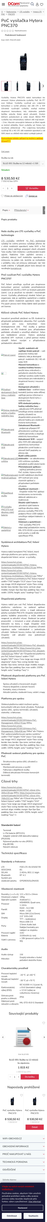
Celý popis (5, 151)
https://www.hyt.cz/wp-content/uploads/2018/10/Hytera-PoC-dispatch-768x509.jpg (23, 651)
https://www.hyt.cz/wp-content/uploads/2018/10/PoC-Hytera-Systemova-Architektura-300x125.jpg (19, 565)
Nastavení (22, 1208)
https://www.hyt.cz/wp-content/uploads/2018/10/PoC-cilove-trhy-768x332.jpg (21, 795)
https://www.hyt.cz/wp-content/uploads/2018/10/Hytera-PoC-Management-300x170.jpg (19, 720)
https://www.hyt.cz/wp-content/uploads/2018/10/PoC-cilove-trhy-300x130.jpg (21, 790)
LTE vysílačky (7, 240)
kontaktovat (16, 268)
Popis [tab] (5, 210)
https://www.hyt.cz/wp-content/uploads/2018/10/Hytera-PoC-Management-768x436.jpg (19, 728)
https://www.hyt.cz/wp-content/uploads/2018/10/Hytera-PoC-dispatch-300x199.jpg (23, 645)
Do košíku (33, 188)
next (44, 1037)
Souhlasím (33, 1216)
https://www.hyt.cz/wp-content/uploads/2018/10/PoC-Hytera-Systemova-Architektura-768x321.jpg (19, 573)
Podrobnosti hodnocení (15, 35)
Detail (35, 1127)
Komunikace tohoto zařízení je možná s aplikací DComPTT (22, 140)
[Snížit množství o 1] (3, 188)
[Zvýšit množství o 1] (12, 188)
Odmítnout (12, 1216)
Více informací (34, 1201)
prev (3, 1037)
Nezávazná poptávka (24, 4)
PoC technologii (37, 240)
